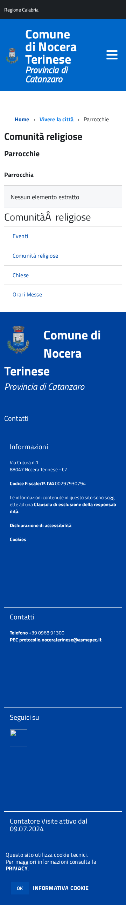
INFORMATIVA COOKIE (61, 888)
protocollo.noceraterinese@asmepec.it (60, 639)
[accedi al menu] (112, 54)
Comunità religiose (35, 255)
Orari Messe (27, 294)
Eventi (20, 236)
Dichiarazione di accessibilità (40, 525)
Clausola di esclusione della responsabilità (63, 508)
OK (20, 888)
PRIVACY (17, 868)
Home (22, 119)
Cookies (18, 539)
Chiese (21, 275)
